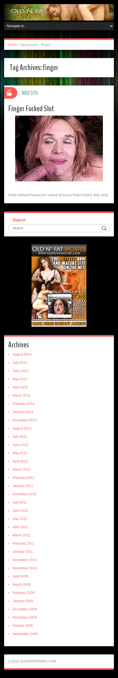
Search (19, 220)
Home (12, 45)
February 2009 (24, 593)
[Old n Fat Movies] (59, 12)
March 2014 (21, 395)
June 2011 (20, 511)
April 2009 (20, 576)
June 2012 (21, 445)
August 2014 (22, 354)
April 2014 (20, 387)
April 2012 (20, 461)
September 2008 (25, 634)
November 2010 (25, 568)
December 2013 (25, 420)
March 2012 (21, 469)
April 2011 (20, 527)
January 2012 (23, 486)
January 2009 (23, 601)
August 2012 (22, 428)
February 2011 (23, 543)
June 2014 (21, 371)
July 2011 (20, 502)
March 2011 (21, 535)
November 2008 (25, 617)
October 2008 (23, 626)
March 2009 (21, 585)
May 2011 (20, 519)
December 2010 (25, 560)
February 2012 (24, 478)
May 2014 (20, 379)
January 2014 (23, 412)
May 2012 (20, 453)
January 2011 (23, 552)
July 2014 (20, 363)
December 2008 (25, 609)
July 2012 (20, 437)
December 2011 (24, 494)
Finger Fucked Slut (31, 108)
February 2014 (24, 404)
